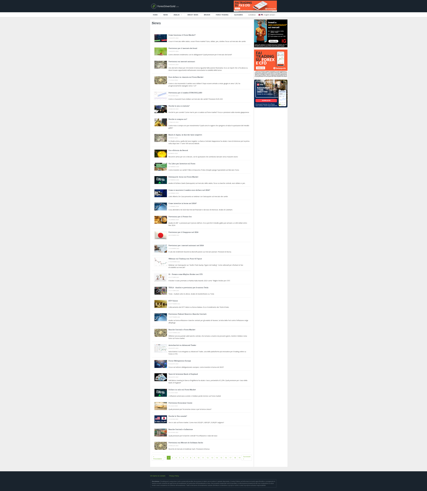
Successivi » (246, 457)
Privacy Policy (174, 476)
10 (198, 458)
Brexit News (193, 15)
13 (212, 458)
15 (221, 458)
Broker (207, 15)
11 (203, 458)
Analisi (177, 15)
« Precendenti (157, 457)
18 (235, 458)
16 (226, 458)
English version (269, 15)
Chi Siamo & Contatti (157, 476)
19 (239, 458)
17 (230, 458)
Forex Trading (222, 15)
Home (155, 15)
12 (207, 458)
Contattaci (252, 15)
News (165, 15)
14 (217, 458)
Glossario (238, 15)
